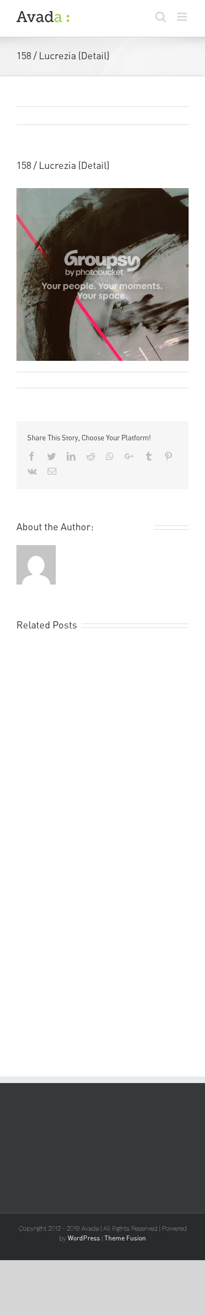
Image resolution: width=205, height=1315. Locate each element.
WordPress (84, 1238)
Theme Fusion (125, 1238)
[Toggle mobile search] (160, 16)
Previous (128, 116)
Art (131, 380)
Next (168, 116)
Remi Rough (43, 380)
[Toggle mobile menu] (183, 16)
